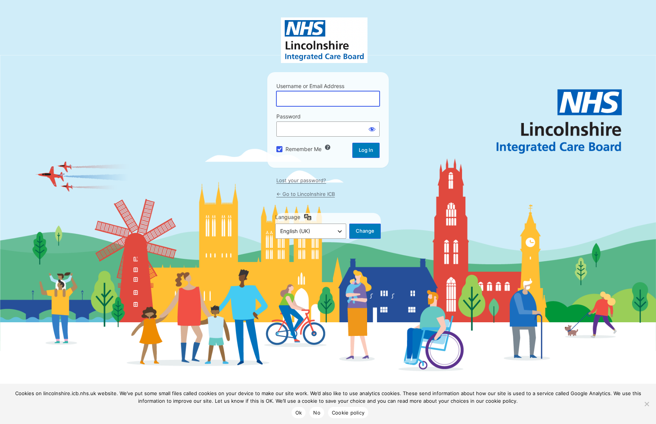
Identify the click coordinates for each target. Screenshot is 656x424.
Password (288, 116)
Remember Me (303, 149)
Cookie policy (348, 413)
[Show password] (372, 129)
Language (287, 217)
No (316, 413)
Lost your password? (301, 180)
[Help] (327, 147)
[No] (646, 404)
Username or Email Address (310, 86)
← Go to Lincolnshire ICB (305, 194)
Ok (298, 413)
